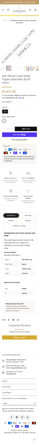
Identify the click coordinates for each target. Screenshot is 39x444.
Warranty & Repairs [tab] (19, 225)
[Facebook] (11, 417)
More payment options (19, 139)
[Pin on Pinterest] (13, 320)
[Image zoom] (19, 45)
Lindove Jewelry (22, 430)
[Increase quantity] (12, 129)
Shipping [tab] (11, 220)
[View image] (2, 68)
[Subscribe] (34, 403)
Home (5, 20)
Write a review (19, 337)
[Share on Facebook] (8, 320)
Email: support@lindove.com (16, 368)
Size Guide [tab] (28, 215)
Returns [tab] (28, 220)
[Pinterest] (17, 417)
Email (5, 403)
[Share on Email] (18, 320)
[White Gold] (4, 121)
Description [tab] (11, 215)
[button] (3, 10)
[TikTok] (27, 417)
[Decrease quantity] (4, 129)
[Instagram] (22, 417)
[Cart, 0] (34, 10)
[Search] (8, 10)
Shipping (17, 95)
